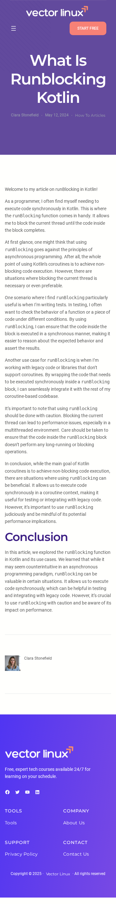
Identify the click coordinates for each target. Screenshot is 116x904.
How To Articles (90, 115)
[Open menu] (13, 28)
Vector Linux (58, 873)
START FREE (88, 28)
